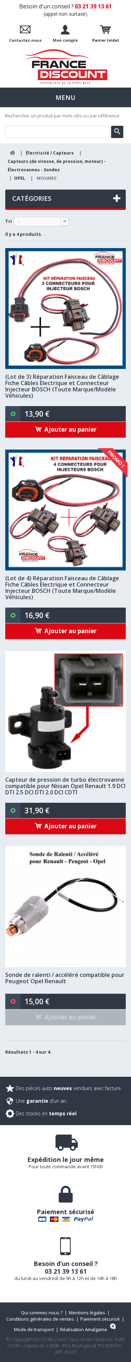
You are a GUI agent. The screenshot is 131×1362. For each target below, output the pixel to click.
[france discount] (65, 66)
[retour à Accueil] (12, 153)
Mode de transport (34, 1329)
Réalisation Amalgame (83, 1329)
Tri (8, 221)
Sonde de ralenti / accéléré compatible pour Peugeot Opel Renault (64, 978)
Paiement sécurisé (100, 1319)
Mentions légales (87, 1312)
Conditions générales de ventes (40, 1319)
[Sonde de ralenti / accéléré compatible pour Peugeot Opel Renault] (65, 906)
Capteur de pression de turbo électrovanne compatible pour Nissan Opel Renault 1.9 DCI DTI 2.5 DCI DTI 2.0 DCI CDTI (65, 785)
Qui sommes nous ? (42, 1312)
